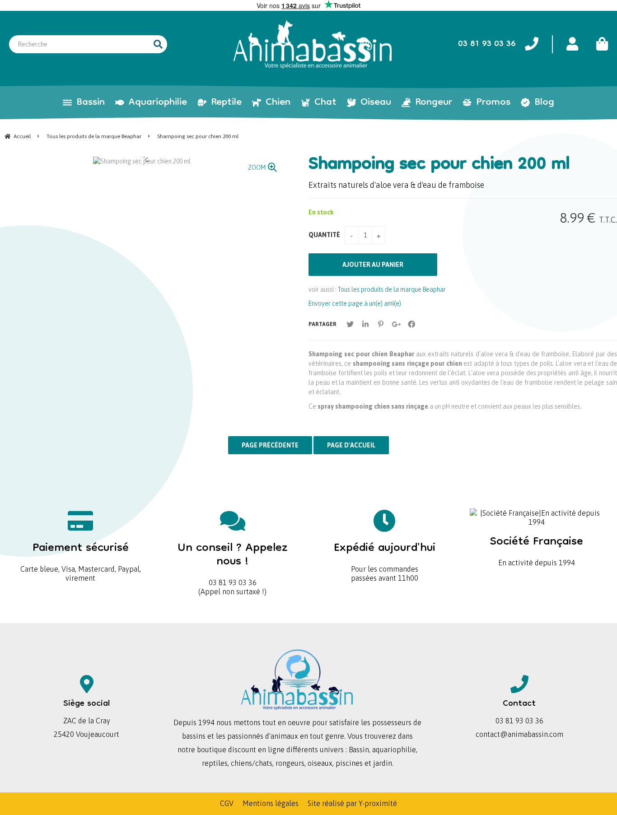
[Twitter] (350, 324)
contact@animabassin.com (519, 734)
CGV (227, 803)
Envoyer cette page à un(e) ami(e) (354, 303)
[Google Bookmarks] (396, 324)
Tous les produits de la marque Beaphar (392, 289)
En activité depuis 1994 (536, 548)
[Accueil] (313, 44)
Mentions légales (271, 803)
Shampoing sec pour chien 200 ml (439, 165)
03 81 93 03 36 (233, 561)
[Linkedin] (365, 324)
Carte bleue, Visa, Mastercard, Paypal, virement (80, 559)
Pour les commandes (384, 554)
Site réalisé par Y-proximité (352, 803)
